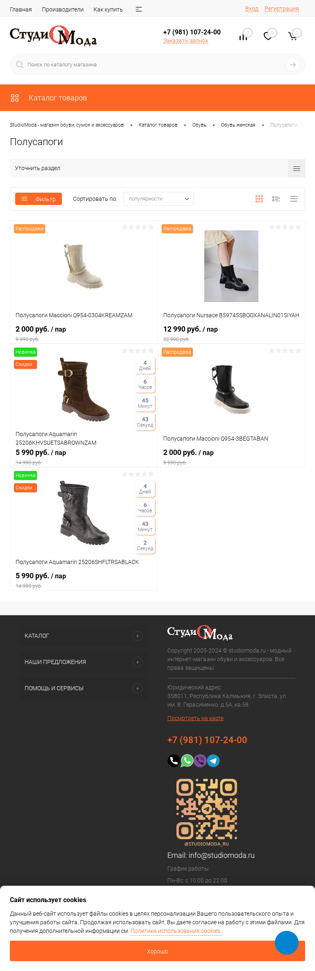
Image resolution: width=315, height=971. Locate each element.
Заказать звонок (185, 40)
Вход (251, 8)
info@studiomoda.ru (222, 855)
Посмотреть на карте (195, 718)
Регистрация (282, 8)
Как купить (108, 9)
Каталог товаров (57, 97)
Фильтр (46, 199)
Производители (63, 9)
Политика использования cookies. (175, 931)
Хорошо (157, 951)
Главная (21, 9)
